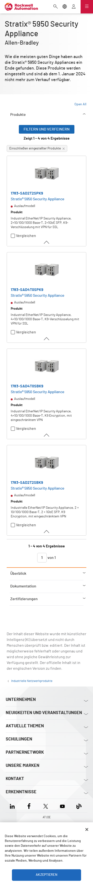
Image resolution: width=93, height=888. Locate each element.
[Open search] (55, 6)
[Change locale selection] (64, 6)
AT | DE (47, 817)
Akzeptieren (46, 874)
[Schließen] (87, 829)
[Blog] (79, 805)
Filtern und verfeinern (47, 129)
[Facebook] (29, 805)
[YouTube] (62, 805)
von (51, 558)
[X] (46, 805)
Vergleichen (26, 236)
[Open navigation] (87, 6)
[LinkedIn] (13, 805)
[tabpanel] (46, 346)
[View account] (74, 6)
